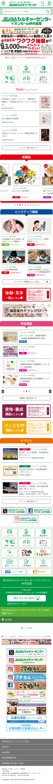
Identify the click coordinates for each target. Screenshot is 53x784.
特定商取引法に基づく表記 (13, 763)
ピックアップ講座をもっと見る (26, 282)
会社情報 (5, 752)
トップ (5, 636)
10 (38, 205)
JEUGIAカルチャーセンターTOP (15, 741)
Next (43, 180)
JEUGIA (5, 747)
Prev (9, 180)
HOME (8, 619)
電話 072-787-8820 (23, 598)
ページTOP (27, 628)
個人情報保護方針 (9, 758)
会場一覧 (13, 636)
